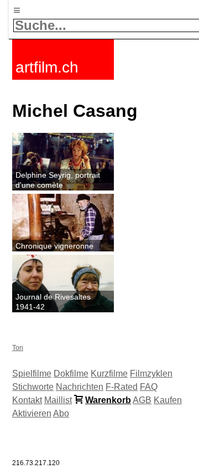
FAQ (149, 386)
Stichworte (33, 386)
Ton (17, 348)
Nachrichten (79, 386)
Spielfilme (31, 373)
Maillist (58, 400)
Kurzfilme (109, 373)
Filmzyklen (151, 373)
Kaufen (168, 400)
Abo (61, 413)
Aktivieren (31, 413)
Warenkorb (108, 400)
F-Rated (122, 386)
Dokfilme (71, 373)
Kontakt (27, 400)
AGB (142, 400)
